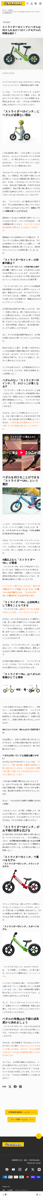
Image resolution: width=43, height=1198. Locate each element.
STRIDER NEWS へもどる (19, 1112)
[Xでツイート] (10, 1086)
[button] (36, 4)
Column (6, 22)
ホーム (4, 10)
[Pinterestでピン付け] (20, 1086)
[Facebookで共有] (15, 1086)
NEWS (10, 10)
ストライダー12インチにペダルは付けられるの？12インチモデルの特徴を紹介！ (20, 12)
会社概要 (10, 1190)
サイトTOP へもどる (19, 1119)
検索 (3, 1190)
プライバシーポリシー (21, 1190)
